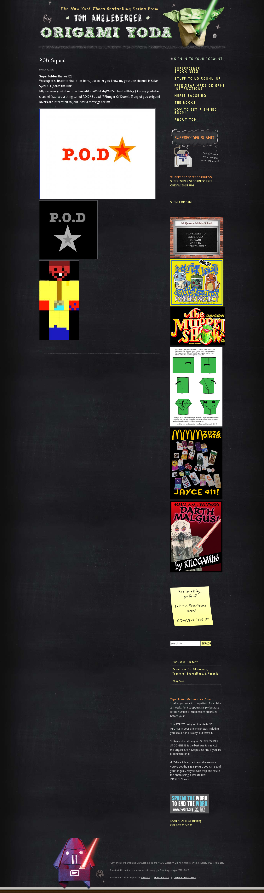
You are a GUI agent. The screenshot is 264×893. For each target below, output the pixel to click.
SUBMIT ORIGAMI (181, 202)
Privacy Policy (161, 877)
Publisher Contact (185, 662)
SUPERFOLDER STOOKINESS (187, 181)
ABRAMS (145, 877)
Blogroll (178, 681)
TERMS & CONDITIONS (185, 877)
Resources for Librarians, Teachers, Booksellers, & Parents (196, 671)
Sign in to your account (198, 58)
